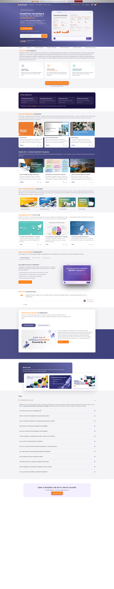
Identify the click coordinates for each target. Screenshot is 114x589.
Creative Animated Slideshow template (80, 174)
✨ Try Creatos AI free (26, 28)
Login (83, 4)
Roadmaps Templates (51, 47)
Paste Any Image (36, 257)
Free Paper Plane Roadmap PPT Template (29, 236)
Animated (29, 47)
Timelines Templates (39, 47)
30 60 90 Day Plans (77, 47)
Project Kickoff (23, 137)
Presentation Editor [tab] (28, 325)
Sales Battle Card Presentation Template (55, 174)
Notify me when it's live (25, 282)
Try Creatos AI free (57, 493)
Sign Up (87, 4)
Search (44, 35)
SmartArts (21, 47)
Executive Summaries (64, 47)
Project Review (74, 137)
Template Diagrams (25, 257)
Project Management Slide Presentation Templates (29, 175)
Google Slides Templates (90, 47)
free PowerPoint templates (43, 219)
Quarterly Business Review (51, 137)
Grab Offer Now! (78, 1)
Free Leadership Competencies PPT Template (56, 236)
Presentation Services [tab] (43, 325)
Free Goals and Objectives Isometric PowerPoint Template (80, 237)
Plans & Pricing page (32, 106)
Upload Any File (46, 257)
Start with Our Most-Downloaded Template (57, 83)
